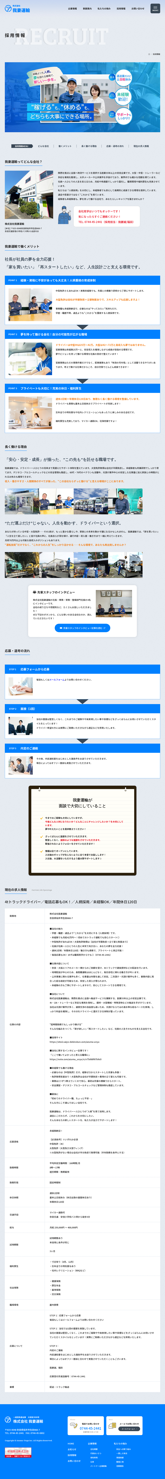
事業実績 (120, 1457)
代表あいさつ (95, 1453)
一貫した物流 (121, 1453)
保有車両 (94, 1457)
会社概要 (94, 1449)
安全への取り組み (123, 1449)
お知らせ (72, 1449)
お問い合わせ (137, 8)
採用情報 (121, 8)
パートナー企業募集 (98, 1466)
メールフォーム (57, 679)
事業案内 (87, 8)
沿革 (92, 1462)
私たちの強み (104, 8)
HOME (71, 1443)
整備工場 (120, 1462)
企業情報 (72, 8)
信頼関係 (120, 1466)
